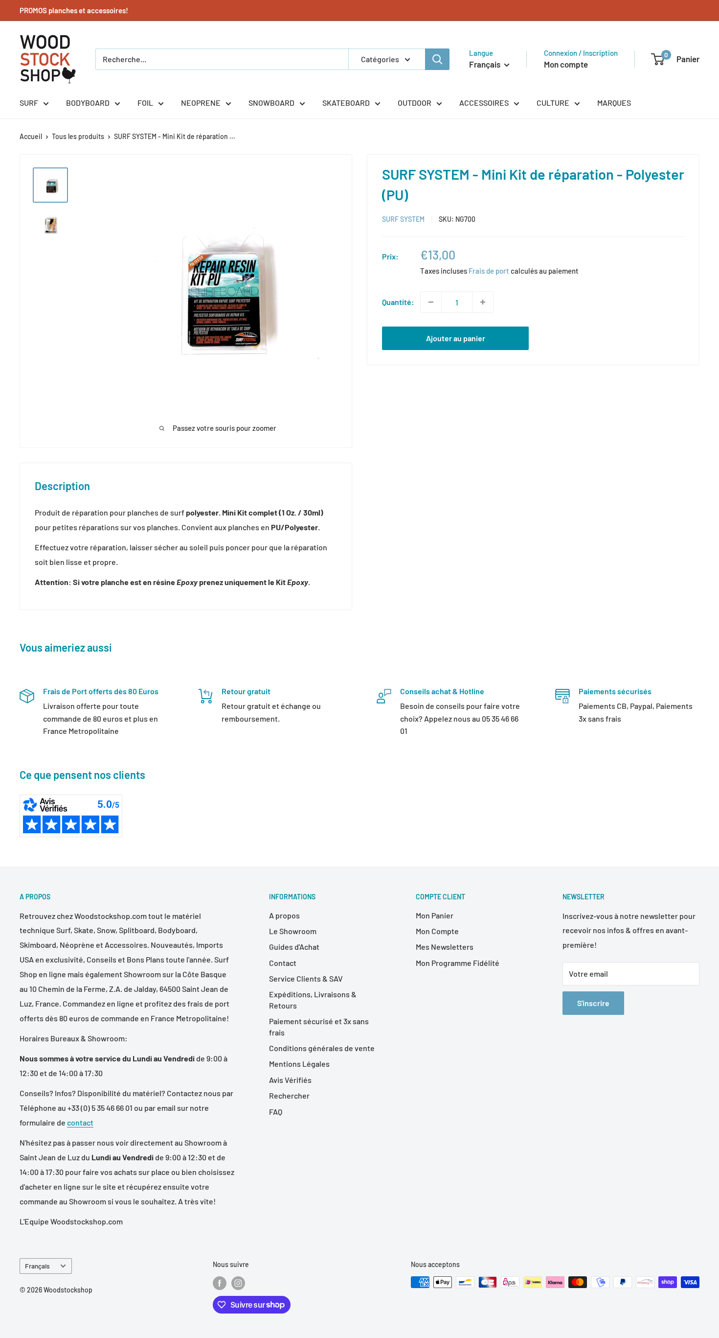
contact (80, 1122)
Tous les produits (78, 136)
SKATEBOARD (346, 102)
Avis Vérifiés (290, 1079)
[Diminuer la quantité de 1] (431, 302)
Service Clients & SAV (306, 978)
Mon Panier (434, 915)
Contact (282, 962)
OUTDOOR (414, 102)
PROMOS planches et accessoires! (74, 10)
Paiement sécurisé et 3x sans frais (319, 1026)
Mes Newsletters (444, 946)
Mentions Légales (299, 1063)
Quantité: (398, 301)
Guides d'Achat (294, 946)
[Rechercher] (437, 59)
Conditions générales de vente (322, 1048)
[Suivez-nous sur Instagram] (238, 1283)
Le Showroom (292, 931)
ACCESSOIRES (484, 102)
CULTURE (553, 102)
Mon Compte (437, 931)
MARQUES (614, 102)
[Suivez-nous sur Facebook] (219, 1283)
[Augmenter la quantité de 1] (482, 302)
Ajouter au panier (455, 338)
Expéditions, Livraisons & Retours (313, 999)
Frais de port (489, 270)
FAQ (275, 1111)
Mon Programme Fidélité (457, 962)
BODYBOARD (88, 102)
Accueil (31, 136)
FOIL (145, 102)
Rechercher (289, 1095)
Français (37, 1266)
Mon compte (566, 64)
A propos (284, 915)
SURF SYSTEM (403, 219)
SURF (29, 102)
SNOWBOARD (271, 102)
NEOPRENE (201, 102)
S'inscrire (593, 1003)
